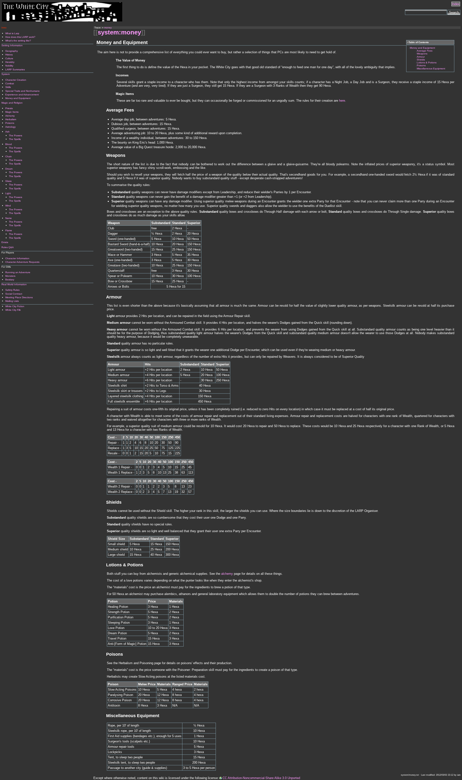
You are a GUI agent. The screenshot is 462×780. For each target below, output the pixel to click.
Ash (7, 131)
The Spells (15, 139)
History (9, 54)
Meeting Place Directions (19, 297)
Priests (9, 108)
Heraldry (9, 62)
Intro (3, 27)
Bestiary (9, 279)
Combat (9, 83)
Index (456, 4)
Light (8, 193)
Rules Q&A (7, 247)
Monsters (10, 276)
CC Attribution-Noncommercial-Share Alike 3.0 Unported (261, 778)
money (108, 27)
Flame (8, 230)
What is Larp (12, 33)
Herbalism (10, 119)
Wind (8, 205)
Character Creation (15, 80)
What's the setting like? (18, 40)
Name (8, 218)
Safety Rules (12, 290)
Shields (421, 59)
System (5, 74)
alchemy (227, 573)
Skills (8, 87)
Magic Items (12, 112)
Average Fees (424, 50)
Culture (9, 58)
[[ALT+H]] (62, 20)
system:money (119, 32)
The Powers (15, 135)
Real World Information (14, 284)
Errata (4, 242)
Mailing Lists (12, 301)
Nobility (9, 65)
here (342, 100)
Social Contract (13, 293)
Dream (9, 168)
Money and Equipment (422, 47)
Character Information (17, 258)
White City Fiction (14, 306)
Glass (8, 181)
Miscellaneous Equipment (431, 68)
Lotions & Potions (426, 62)
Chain (8, 156)
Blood (8, 144)
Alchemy (10, 115)
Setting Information (12, 45)
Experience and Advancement (22, 94)
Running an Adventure (17, 272)
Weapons (422, 53)
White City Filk (13, 310)
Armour (421, 56)
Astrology (10, 127)
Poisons (421, 65)
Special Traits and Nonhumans (22, 91)
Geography (11, 51)
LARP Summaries (15, 69)
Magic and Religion (12, 102)
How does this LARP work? (20, 37)
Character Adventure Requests (22, 262)
